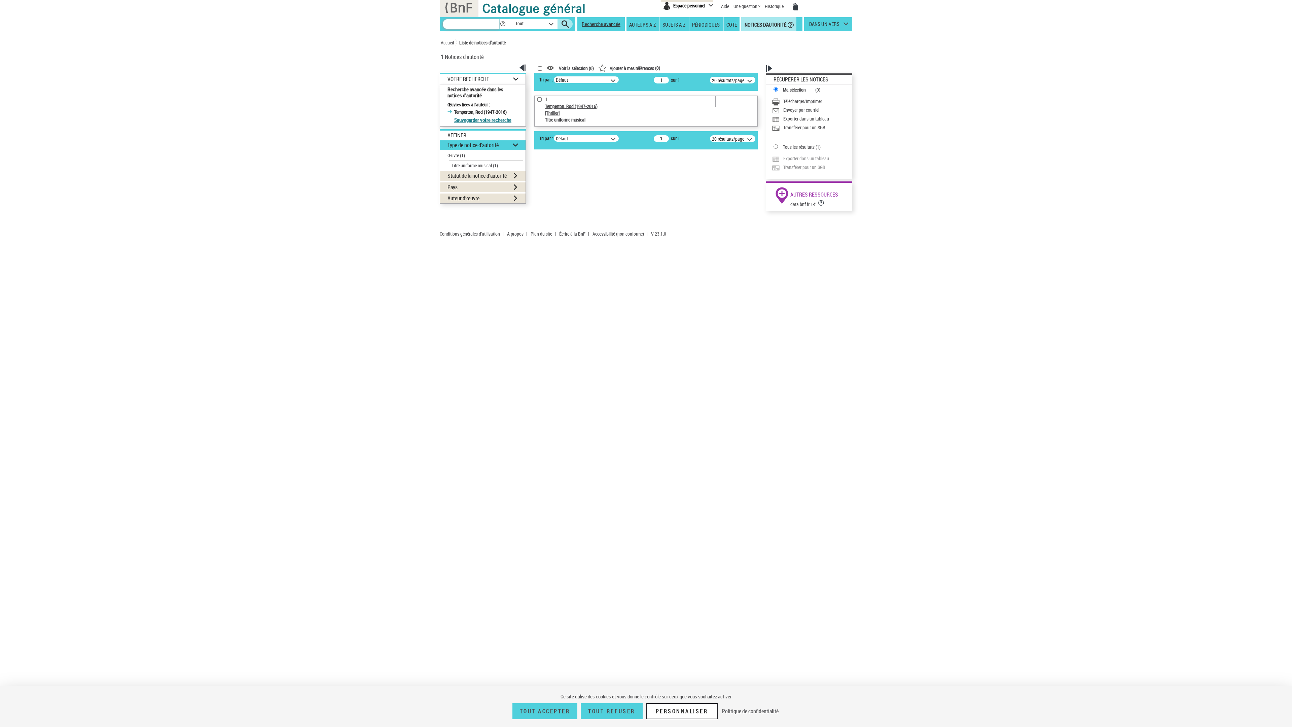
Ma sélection (794, 89)
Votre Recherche (468, 79)
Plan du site (541, 234)
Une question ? (747, 6)
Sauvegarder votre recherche (482, 119)
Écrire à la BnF (572, 234)
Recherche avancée (601, 24)
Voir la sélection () (576, 68)
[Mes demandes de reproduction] (795, 7)
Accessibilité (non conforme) (618, 234)
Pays (452, 187)
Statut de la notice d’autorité (477, 175)
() (635, 68)
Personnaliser (682, 711)
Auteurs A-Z (642, 24)
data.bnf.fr (800, 204)
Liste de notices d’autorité (482, 42)
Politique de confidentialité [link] (750, 711)
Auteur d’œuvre (463, 198)
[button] (503, 24)
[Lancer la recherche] (565, 24)
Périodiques (706, 24)
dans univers (824, 25)
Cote (731, 24)
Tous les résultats (799, 147)
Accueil (447, 42)
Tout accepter (545, 711)
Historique (775, 6)
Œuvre (456, 155)
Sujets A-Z (673, 24)
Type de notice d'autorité (473, 145)
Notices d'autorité (765, 24)
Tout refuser (611, 711)
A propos (515, 234)
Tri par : (546, 79)
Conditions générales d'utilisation (470, 234)
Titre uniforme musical (475, 165)
